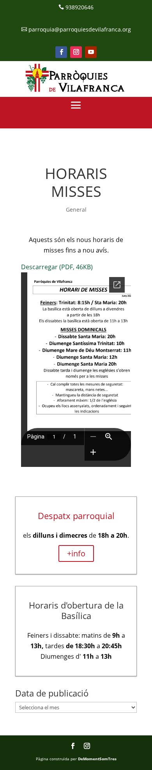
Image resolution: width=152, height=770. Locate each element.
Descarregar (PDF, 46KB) (57, 267)
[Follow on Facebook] (61, 52)
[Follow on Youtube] (91, 52)
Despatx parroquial (76, 515)
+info (76, 553)
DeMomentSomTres (97, 758)
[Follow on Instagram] (76, 52)
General (76, 209)
